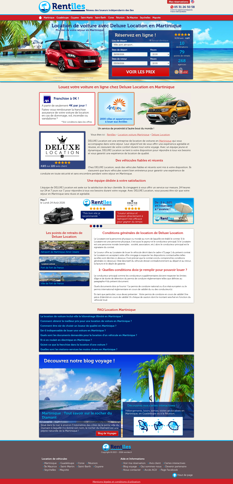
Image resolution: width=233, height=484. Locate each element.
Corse (111, 17)
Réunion (120, 17)
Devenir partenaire (175, 466)
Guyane (75, 17)
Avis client (155, 463)
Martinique (49, 17)
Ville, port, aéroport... (123, 45)
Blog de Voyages (107, 433)
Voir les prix (140, 72)
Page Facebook (169, 470)
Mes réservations (178, 1)
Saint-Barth (100, 17)
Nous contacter (132, 470)
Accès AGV (151, 470)
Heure (153, 50)
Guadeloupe (62, 17)
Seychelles (145, 17)
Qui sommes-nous (151, 466)
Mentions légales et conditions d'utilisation (116, 481)
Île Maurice (132, 17)
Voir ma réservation (134, 463)
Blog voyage (130, 466)
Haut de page (185, 475)
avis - (182, 38)
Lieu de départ (122, 42)
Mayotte (157, 17)
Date (119, 50)
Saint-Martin (87, 17)
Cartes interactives (175, 463)
